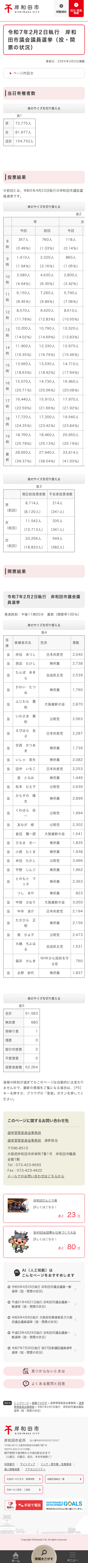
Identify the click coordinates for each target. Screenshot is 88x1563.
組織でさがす (39, 1403)
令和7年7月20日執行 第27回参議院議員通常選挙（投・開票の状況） (42, 1350)
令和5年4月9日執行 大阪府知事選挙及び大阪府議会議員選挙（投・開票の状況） (42, 1319)
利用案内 (9, 1464)
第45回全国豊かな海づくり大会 (54, 1232)
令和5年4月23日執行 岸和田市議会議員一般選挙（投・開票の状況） (41, 1289)
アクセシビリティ (35, 1469)
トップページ (21, 1403)
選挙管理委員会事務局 (24, 1132)
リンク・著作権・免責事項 (56, 1464)
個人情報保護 (12, 1469)
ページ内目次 (23, 73)
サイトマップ (27, 1464)
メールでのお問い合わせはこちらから (36, 1176)
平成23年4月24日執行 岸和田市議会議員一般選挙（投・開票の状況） (41, 1335)
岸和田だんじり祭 (45, 1200)
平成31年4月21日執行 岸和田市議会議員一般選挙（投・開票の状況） (41, 1304)
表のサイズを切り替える (44, 108)
